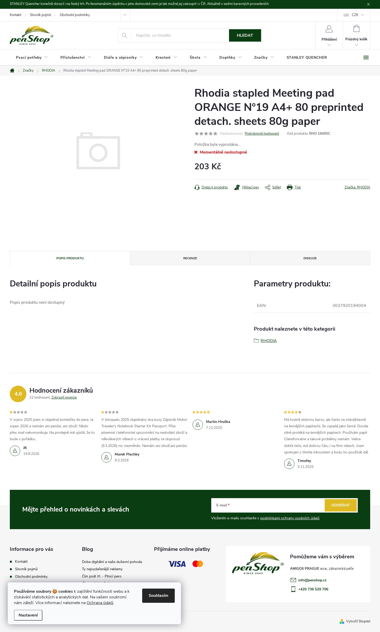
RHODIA (269, 341)
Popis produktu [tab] (70, 258)
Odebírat (340, 505)
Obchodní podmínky (75, 15)
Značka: (357, 187)
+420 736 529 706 (313, 589)
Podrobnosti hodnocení (262, 134)
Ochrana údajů (100, 603)
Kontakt (15, 15)
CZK (355, 15)
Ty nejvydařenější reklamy (102, 569)
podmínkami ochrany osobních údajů (290, 518)
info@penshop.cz (312, 580)
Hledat (245, 35)
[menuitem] (32, 58)
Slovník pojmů (40, 15)
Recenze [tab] (190, 258)
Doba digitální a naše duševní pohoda (112, 561)
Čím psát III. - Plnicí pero (101, 576)
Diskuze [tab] (310, 258)
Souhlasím (158, 595)
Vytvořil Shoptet (358, 621)
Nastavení (28, 615)
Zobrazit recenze (64, 397)
